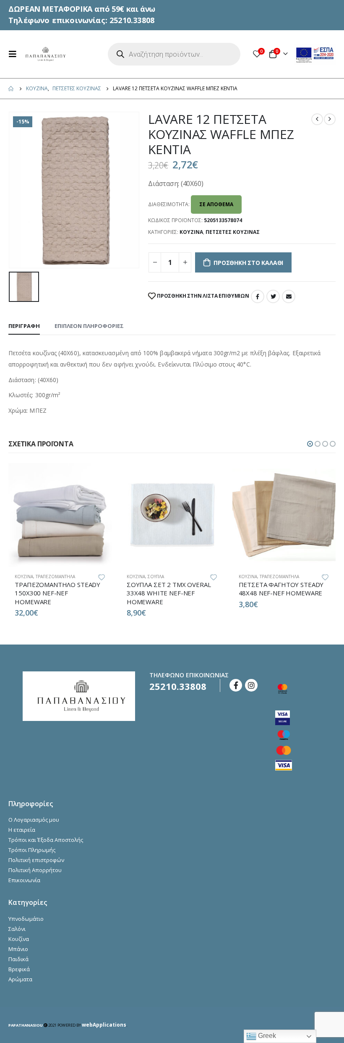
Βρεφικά (19, 969)
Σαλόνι (17, 929)
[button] (310, 444)
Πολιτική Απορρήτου (35, 870)
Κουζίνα (18, 939)
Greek (266, 1035)
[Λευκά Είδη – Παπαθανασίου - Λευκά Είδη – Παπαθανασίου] (45, 54)
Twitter (273, 296)
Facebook (257, 296)
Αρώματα (20, 979)
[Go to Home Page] (11, 89)
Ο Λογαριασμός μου (33, 819)
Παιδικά (18, 959)
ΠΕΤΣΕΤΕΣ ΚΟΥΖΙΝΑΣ (233, 232)
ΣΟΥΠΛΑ (156, 576)
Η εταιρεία (21, 829)
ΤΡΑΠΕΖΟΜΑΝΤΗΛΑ (55, 576)
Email (288, 296)
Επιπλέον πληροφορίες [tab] (89, 326)
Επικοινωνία (24, 880)
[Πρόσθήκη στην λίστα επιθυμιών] (101, 576)
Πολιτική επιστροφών (36, 860)
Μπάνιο (18, 949)
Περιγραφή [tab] (24, 326)
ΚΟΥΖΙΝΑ (191, 232)
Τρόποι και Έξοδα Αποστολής (45, 840)
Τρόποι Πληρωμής (31, 850)
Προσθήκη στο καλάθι (248, 263)
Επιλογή (98, 477)
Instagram (251, 685)
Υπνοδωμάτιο (26, 918)
